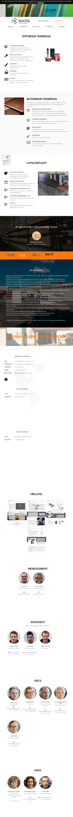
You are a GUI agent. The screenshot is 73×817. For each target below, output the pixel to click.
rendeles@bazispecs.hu (60, 711)
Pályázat (50, 26)
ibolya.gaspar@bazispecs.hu (30, 709)
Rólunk (10, 26)
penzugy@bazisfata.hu (39, 594)
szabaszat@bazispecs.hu (45, 711)
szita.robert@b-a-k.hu (46, 797)
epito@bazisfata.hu (15, 652)
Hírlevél (62, 26)
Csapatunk (22, 26)
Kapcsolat (36, 26)
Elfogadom (41, 3)
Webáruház (59, 21)
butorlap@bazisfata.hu (31, 652)
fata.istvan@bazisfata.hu (24, 594)
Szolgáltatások (43, 21)
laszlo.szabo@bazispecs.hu (14, 708)
